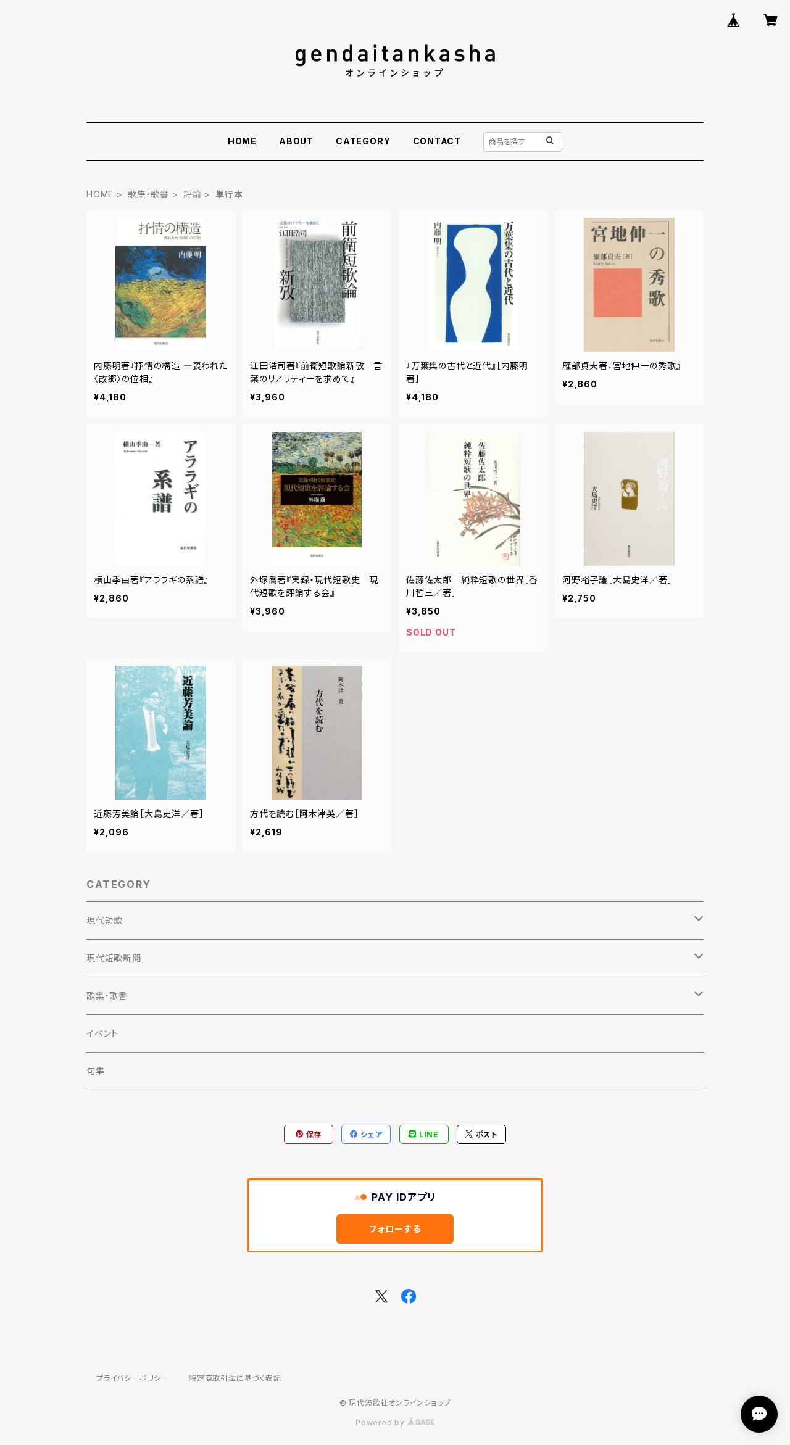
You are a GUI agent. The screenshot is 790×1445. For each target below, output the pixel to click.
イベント (102, 1033)
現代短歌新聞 (113, 958)
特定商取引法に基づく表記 (235, 1378)
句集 (95, 1071)
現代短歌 (104, 920)
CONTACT (437, 141)
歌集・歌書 (148, 194)
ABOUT (296, 141)
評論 (192, 194)
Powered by (381, 1422)
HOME (242, 141)
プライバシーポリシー (132, 1378)
